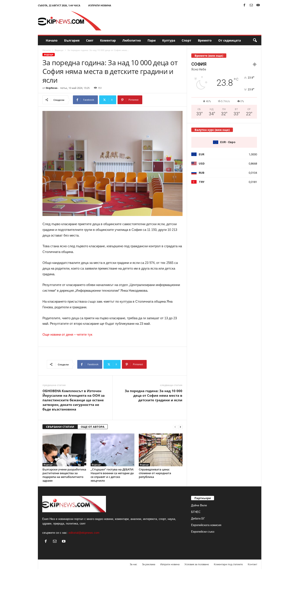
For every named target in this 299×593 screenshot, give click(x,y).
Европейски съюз (202, 531)
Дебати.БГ (198, 518)
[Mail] (251, 5)
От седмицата (229, 40)
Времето (205, 40)
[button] (255, 40)
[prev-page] (175, 427)
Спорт (186, 40)
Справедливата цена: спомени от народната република (155, 473)
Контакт (252, 564)
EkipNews (51, 87)
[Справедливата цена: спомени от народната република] (161, 449)
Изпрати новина (99, 5)
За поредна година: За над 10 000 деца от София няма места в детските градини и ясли (153, 395)
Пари (152, 40)
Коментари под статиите (228, 564)
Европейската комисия (206, 525)
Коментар (108, 40)
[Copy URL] (157, 99)
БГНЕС (196, 512)
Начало (52, 40)
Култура (168, 40)
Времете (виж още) (209, 56)
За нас (133, 564)
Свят (89, 40)
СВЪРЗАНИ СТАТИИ (60, 427)
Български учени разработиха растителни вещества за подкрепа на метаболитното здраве (64, 474)
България (71, 40)
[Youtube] (258, 5)
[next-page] (180, 427)
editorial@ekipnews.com (84, 532)
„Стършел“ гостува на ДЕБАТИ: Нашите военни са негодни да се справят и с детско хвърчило (112, 474)
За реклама (148, 564)
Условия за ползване (197, 564)
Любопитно (131, 40)
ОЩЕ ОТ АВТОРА (92, 427)
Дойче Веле (199, 505)
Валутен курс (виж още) (212, 130)
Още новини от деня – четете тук (67, 334)
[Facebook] (244, 5)
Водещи (59, 50)
